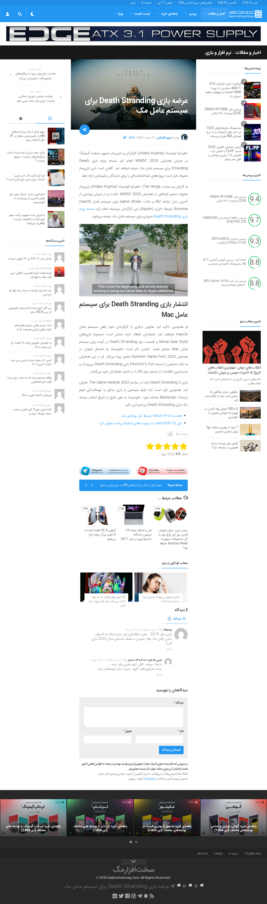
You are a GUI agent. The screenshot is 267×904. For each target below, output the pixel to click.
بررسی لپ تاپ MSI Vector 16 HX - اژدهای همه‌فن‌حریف (225, 283)
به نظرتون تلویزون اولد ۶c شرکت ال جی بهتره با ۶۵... (31, 345)
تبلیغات (218, 853)
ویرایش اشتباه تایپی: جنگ (36, 395)
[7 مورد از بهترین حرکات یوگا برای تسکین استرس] (250, 429)
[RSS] (152, 895)
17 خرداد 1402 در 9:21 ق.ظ (107, 660)
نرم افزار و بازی (218, 52)
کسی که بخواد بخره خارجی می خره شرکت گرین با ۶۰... (31, 362)
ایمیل (127, 731)
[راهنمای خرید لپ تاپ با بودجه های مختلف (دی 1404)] (100, 817)
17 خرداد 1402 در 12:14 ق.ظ (143, 630)
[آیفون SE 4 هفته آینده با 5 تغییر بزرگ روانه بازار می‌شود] (98, 515)
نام (181, 731)
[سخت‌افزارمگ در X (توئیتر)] (121, 895)
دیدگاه (174, 618)
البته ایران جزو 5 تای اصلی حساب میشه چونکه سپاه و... (32, 411)
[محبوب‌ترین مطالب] (20, 119)
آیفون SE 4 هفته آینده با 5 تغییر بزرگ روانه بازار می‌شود (100, 535)
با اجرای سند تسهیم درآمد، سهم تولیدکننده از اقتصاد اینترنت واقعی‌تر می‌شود (27, 219)
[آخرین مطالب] (50, 119)
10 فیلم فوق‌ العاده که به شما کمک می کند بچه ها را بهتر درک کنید (106, 601)
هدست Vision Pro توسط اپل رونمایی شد (151, 416)
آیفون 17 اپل (165, 2)
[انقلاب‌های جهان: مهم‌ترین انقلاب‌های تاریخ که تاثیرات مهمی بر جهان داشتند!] (232, 347)
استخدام (203, 853)
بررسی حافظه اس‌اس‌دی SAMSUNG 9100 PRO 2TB (224, 220)
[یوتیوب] (162, 470)
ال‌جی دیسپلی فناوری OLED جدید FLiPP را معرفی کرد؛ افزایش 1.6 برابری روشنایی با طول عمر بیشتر (224, 153)
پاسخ (169, 649)
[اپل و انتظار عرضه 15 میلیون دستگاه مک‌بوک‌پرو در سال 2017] (134, 515)
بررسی (193, 13)
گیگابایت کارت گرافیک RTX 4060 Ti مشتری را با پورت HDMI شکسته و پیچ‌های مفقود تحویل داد (223, 90)
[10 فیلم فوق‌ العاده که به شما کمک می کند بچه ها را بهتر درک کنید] (106, 587)
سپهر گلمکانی (164, 137)
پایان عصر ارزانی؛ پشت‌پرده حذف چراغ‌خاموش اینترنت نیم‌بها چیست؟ (26, 156)
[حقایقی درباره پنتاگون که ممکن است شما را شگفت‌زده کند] (250, 396)
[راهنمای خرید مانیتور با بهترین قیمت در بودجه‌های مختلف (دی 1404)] (167, 817)
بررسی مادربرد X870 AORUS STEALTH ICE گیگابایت (229, 241)
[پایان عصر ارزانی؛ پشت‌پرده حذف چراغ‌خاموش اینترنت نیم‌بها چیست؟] (56, 157)
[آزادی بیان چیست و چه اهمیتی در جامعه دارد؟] (250, 445)
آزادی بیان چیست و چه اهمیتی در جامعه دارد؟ (224, 445)
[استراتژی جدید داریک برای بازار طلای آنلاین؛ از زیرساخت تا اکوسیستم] (56, 198)
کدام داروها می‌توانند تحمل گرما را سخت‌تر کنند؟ (161, 599)
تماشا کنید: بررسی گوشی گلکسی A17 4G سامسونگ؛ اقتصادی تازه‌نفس (224, 262)
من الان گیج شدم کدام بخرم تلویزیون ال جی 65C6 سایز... (30, 310)
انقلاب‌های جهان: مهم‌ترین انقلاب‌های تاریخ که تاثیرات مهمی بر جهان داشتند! (234, 370)
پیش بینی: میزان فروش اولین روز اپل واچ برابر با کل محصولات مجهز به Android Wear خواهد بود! (173, 539)
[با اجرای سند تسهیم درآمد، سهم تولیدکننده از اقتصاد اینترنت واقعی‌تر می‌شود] (56, 219)
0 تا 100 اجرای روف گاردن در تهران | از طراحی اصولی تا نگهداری (221, 413)
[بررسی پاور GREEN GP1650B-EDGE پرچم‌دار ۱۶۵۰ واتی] (252, 111)
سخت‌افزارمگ (252, 853)
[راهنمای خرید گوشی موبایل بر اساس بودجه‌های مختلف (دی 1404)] (234, 817)
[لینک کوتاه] (124, 137)
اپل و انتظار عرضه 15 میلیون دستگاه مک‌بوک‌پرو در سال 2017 (136, 535)
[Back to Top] (133, 862)
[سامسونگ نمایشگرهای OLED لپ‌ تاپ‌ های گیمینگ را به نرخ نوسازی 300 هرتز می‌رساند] (252, 132)
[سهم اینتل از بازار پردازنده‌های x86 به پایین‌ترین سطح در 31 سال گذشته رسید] (56, 136)
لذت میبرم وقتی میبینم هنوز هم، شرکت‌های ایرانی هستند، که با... (33, 327)
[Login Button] (7, 14)
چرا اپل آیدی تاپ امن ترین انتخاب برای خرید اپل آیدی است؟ (25, 177)
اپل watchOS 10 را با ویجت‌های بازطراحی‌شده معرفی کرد (140, 423)
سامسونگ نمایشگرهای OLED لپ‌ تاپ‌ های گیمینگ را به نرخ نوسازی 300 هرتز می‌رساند (224, 132)
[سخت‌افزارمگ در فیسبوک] (127, 895)
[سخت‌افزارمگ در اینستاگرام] (133, 895)
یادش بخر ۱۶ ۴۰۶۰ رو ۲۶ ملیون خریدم (30, 258)
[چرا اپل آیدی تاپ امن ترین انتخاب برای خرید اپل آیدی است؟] (56, 177)
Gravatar (150, 778)
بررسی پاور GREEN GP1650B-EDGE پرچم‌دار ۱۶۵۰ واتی (223, 111)
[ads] (133, 33)
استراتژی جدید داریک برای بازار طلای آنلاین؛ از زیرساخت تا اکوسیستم (27, 198)
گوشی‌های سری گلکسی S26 (195, 2)
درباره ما (233, 853)
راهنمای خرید (169, 13)
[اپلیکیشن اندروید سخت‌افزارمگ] (146, 895)
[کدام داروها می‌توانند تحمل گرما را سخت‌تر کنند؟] (161, 587)
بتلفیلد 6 (147, 2)
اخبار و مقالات (216, 13)
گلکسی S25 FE (227, 2)
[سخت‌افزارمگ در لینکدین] (115, 895)
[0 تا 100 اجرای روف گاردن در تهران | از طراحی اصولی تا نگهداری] (250, 413)
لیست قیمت (142, 13)
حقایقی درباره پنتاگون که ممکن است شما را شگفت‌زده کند (221, 396)
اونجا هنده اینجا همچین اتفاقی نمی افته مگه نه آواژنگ (31, 275)
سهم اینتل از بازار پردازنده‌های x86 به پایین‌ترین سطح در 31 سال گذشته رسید (131, 487)
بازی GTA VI (250, 2)
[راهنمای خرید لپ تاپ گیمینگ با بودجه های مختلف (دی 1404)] (33, 817)
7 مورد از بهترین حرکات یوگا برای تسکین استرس (222, 429)
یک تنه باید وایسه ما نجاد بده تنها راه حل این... (30, 292)
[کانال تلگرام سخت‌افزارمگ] (139, 895)
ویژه (120, 13)
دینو (133, 2)
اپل (170, 434)
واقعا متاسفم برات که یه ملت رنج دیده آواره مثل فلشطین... (29, 380)
